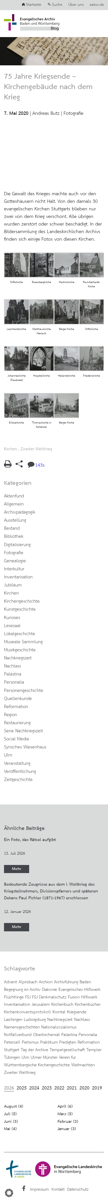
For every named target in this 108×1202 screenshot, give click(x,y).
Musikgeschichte (20, 650)
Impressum (39, 1189)
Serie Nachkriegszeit (23, 731)
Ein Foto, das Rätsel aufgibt (30, 840)
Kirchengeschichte (22, 601)
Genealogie (15, 561)
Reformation (16, 707)
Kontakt (58, 1189)
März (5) (65, 1114)
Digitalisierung (17, 545)
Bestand (12, 528)
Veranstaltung (17, 763)
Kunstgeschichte (20, 609)
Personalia (14, 682)
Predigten (67, 1042)
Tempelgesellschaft (67, 1050)
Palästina (12, 674)
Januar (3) (67, 1129)
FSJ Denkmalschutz (49, 997)
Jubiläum (13, 585)
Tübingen (12, 1057)
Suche (57, 4)
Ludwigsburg (35, 1020)
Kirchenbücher (87, 1004)
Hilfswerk (89, 997)
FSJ (28, 997)
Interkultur (14, 569)
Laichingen (13, 1020)
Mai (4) (10, 1129)
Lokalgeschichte (19, 634)
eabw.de (97, 4)
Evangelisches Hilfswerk (79, 990)
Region (10, 715)
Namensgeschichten (22, 1027)
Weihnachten (83, 1065)
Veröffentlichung (20, 771)
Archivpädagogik (19, 512)
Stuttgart (11, 1050)
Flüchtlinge (14, 997)
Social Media (16, 739)
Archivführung (66, 982)
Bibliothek (13, 536)
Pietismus (30, 1042)
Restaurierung (17, 723)
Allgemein (14, 504)
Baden (85, 982)
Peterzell (12, 1042)
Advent (10, 982)
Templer (93, 1050)
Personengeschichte (23, 690)
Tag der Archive (34, 1050)
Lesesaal (12, 626)
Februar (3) (68, 1122)
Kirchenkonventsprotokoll (27, 1012)
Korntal (59, 1012)
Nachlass (12, 666)
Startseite (33, 4)
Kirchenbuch (62, 1004)
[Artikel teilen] (19, 466)
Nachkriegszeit (18, 658)
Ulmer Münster (44, 1057)
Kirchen (10, 449)
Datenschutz (77, 1189)
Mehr (16, 869)
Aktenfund (14, 496)
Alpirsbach (28, 982)
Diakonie (49, 990)
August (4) (13, 1106)
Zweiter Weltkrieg (36, 449)
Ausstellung (15, 520)
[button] (9, 1193)
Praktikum (49, 1042)
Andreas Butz (46, 113)
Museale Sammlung (23, 642)
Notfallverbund (18, 1035)
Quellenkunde (18, 698)
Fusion (74, 997)
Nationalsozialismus (59, 1027)
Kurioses (12, 617)
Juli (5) (10, 1114)
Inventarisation (18, 577)
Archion (45, 982)
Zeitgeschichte (18, 779)
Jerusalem (41, 1004)
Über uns (76, 4)
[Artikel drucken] (8, 466)
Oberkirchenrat (46, 1035)
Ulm (8, 755)
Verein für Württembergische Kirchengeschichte (40, 1061)
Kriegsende (76, 1012)
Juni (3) (11, 1122)
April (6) (65, 1106)
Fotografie (73, 113)
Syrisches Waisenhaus (25, 747)
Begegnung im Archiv (22, 990)
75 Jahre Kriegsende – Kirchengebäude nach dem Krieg (48, 87)
